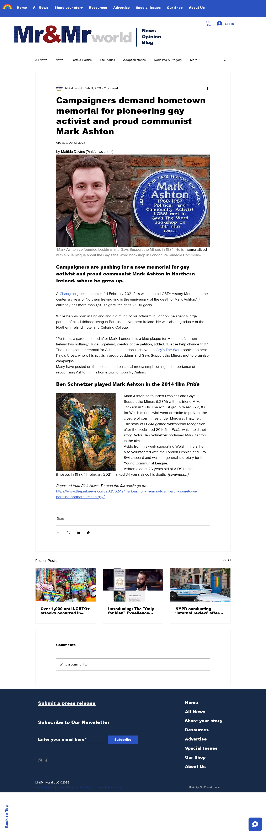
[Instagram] (39, 760)
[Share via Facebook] (58, 532)
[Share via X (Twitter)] (68, 532)
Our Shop (195, 757)
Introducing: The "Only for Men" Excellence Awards (131, 611)
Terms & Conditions (70, 787)
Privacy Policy (44, 787)
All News (41, 59)
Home (191, 702)
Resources (197, 730)
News (59, 59)
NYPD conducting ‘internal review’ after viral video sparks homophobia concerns (197, 611)
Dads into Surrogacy (168, 59)
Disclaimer (114, 787)
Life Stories (107, 59)
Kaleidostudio (212, 787)
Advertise (196, 739)
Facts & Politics (81, 59)
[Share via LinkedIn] (78, 532)
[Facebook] (46, 760)
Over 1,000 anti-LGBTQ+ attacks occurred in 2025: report (65, 611)
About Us (195, 766)
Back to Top (7, 816)
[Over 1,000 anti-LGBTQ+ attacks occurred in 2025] (66, 585)
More (193, 59)
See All (226, 560)
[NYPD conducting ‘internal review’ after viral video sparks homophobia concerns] (200, 585)
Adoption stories (134, 59)
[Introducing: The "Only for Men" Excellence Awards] (133, 585)
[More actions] (207, 88)
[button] (209, 23)
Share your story (203, 720)
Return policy (95, 787)
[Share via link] (89, 532)
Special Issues (201, 748)
